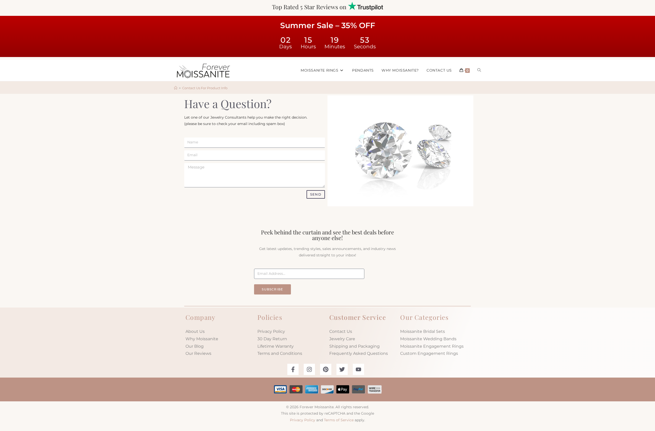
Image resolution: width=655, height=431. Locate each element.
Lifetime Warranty (275, 346)
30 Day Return (272, 338)
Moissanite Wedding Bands (428, 338)
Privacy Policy (271, 331)
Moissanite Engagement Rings (432, 346)
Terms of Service (339, 420)
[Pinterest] (325, 369)
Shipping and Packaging (354, 346)
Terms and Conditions (279, 353)
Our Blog (194, 346)
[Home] (175, 88)
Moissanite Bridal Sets (422, 331)
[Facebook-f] (293, 369)
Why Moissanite (201, 338)
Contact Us (340, 331)
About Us (195, 331)
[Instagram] (309, 369)
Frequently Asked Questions (358, 353)
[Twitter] (342, 369)
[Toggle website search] (479, 70)
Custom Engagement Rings (429, 353)
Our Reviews (198, 353)
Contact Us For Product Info (204, 88)
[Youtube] (358, 369)
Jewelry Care (342, 338)
